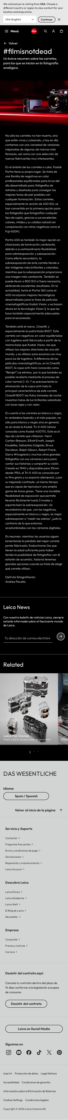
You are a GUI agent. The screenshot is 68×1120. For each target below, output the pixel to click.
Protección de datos (26, 1073)
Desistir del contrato (26, 1004)
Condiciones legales (37, 1100)
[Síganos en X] (49, 1052)
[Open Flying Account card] (53, 31)
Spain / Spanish (26, 796)
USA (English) (13, 19)
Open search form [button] (45, 31)
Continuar (47, 19)
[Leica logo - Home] (34, 31)
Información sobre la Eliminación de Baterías (29, 1091)
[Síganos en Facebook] (29, 1052)
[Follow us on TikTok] (39, 1052)
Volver (13, 43)
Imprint (7, 1073)
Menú (15, 31)
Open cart (61, 31)
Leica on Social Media (34, 1029)
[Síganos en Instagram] (8, 1052)
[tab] (30, 752)
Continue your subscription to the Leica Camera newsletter (61, 636)
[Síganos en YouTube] (19, 1052)
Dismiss (59, 19)
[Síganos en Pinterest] (59, 1052)
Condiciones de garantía (36, 1082)
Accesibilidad (11, 1082)
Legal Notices (49, 1073)
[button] (61, 810)
